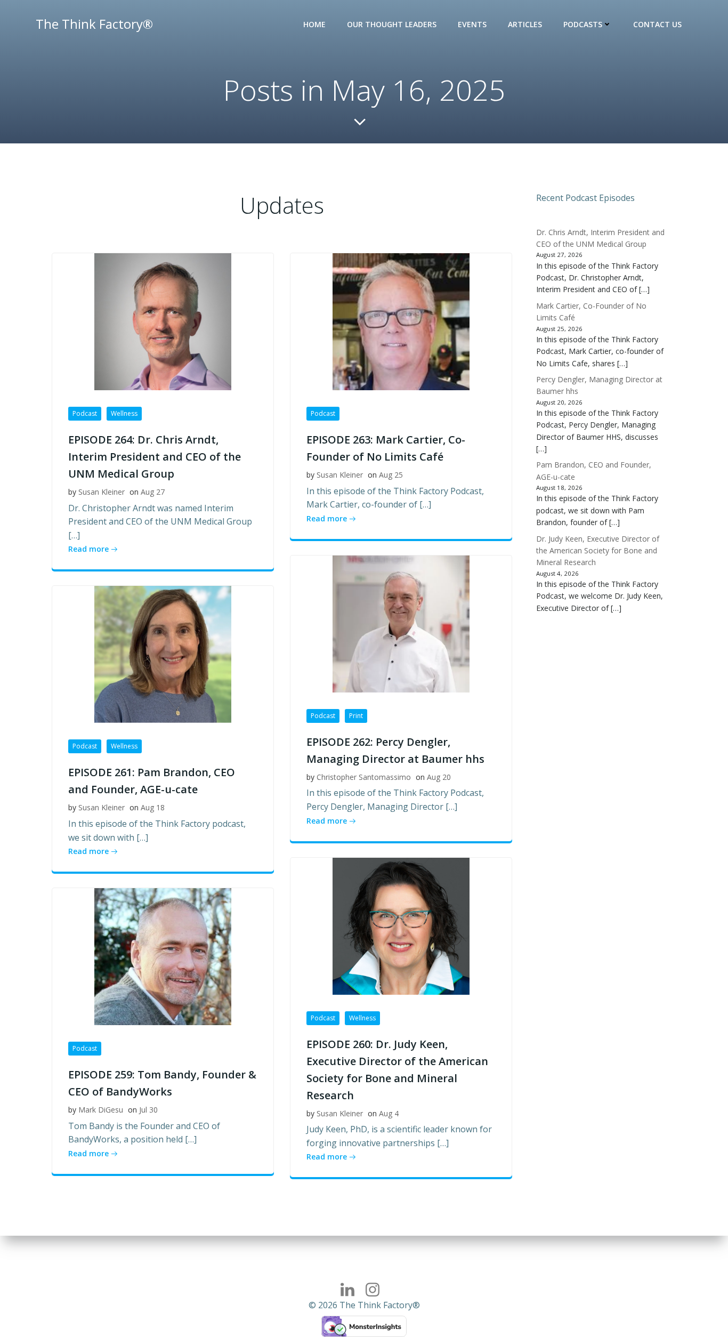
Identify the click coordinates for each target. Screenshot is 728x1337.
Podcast (84, 413)
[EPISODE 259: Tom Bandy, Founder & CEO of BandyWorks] (162, 956)
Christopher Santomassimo (364, 777)
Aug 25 (391, 475)
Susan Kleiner (101, 492)
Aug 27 (153, 492)
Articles (525, 24)
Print (356, 715)
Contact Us (657, 24)
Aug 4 (389, 1113)
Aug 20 (439, 777)
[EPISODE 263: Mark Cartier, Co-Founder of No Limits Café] (401, 321)
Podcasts (582, 24)
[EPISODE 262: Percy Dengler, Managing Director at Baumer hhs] (401, 623)
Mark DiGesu (100, 1110)
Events (472, 24)
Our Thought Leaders (391, 24)
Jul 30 (148, 1110)
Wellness (124, 413)
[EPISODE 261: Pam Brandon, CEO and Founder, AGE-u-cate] (162, 653)
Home (314, 24)
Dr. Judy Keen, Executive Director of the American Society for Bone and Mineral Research (597, 551)
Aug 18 (153, 807)
